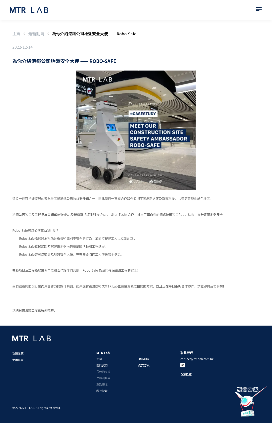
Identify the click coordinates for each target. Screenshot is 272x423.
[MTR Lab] (31, 342)
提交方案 (144, 365)
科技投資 (102, 391)
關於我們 (102, 365)
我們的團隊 (103, 372)
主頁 (16, 33)
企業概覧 (186, 374)
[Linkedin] (182, 365)
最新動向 (36, 33)
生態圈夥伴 (103, 378)
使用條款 (17, 360)
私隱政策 (17, 353)
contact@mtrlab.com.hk (196, 359)
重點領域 (102, 384)
